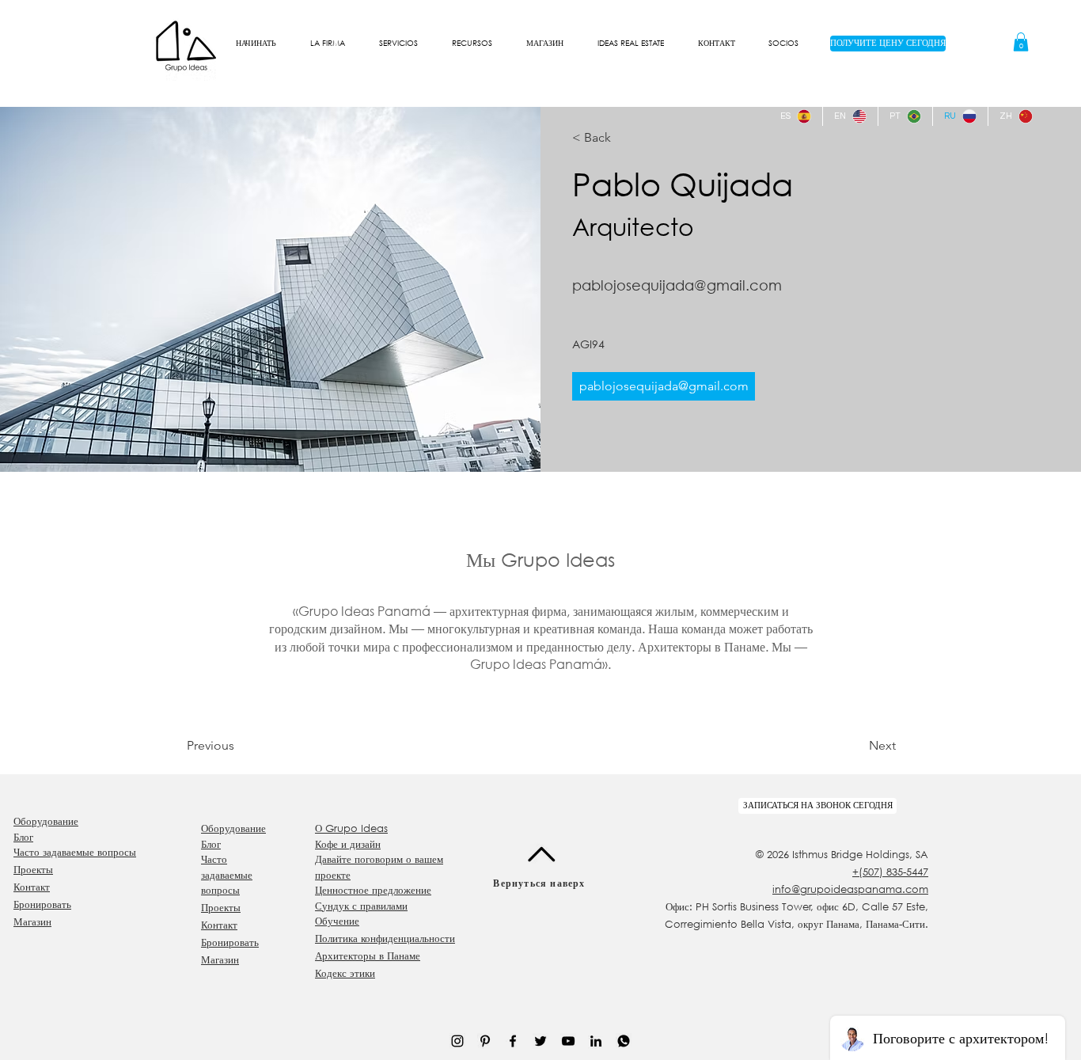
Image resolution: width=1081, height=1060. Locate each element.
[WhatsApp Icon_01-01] (624, 1041)
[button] (327, 43)
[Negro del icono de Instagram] (457, 1041)
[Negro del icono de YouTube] (568, 1041)
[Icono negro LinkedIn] (596, 1041)
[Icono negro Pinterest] (485, 1041)
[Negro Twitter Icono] (540, 1041)
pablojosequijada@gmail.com (677, 285)
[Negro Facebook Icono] (513, 1041)
